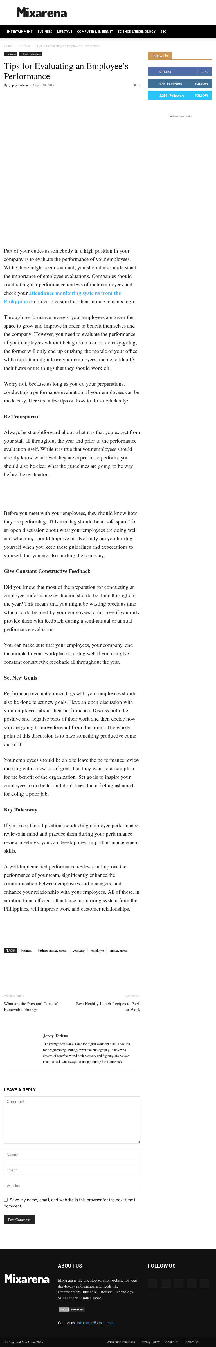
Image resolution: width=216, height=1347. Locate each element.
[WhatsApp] (48, 97)
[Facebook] (9, 97)
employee (97, 950)
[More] (62, 97)
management (119, 950)
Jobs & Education (31, 54)
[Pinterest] (35, 97)
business (26, 950)
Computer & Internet (95, 31)
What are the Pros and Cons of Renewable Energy (30, 1006)
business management (52, 950)
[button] (205, 31)
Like (205, 72)
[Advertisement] (146, 12)
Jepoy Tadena (18, 85)
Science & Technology (137, 31)
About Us (171, 1341)
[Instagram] (165, 1283)
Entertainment (19, 31)
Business (44, 31)
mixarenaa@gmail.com (95, 1322)
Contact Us (191, 1341)
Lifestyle (64, 31)
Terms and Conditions (120, 1341)
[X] (22, 97)
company (79, 950)
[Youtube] (204, 1283)
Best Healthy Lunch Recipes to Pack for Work (108, 1006)
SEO (163, 31)
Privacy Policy (150, 1341)
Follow (201, 83)
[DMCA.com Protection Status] (72, 1310)
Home (8, 45)
